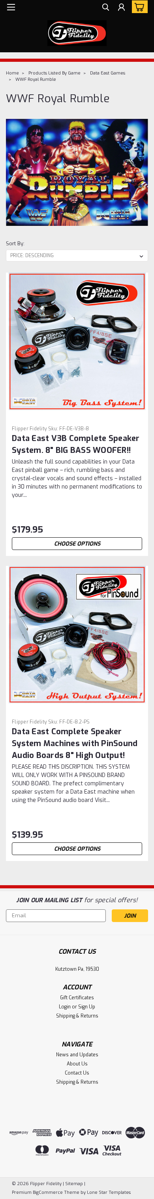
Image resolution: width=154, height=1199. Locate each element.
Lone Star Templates (109, 1192)
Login (65, 1007)
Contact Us (77, 1073)
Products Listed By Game (54, 73)
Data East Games (107, 73)
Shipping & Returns (77, 1016)
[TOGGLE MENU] (11, 7)
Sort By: (15, 243)
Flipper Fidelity (29, 429)
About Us (77, 1064)
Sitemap (74, 1184)
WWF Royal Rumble (35, 79)
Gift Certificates (77, 998)
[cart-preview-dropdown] (138, 6)
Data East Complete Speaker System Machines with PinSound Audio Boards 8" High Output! (74, 743)
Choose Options (77, 544)
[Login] (121, 8)
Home (12, 73)
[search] (106, 8)
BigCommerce (48, 1192)
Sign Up (86, 1007)
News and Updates (77, 1055)
